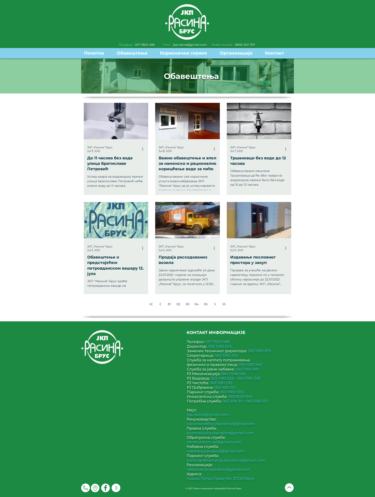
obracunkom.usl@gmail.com (214, 442)
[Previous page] (160, 304)
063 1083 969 (247, 369)
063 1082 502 (226, 355)
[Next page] (215, 304)
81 (169, 304)
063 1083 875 (259, 351)
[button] (187, 53)
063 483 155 (224, 387)
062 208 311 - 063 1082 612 (245, 401)
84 (197, 304)
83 (187, 304)
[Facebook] (105, 488)
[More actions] (144, 149)
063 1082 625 (223, 378)
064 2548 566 (233, 374)
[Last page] (224, 304)
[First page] (151, 304)
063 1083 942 (250, 364)
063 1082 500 (232, 392)
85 (206, 304)
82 (178, 304)
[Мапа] (95, 488)
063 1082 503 (220, 346)
